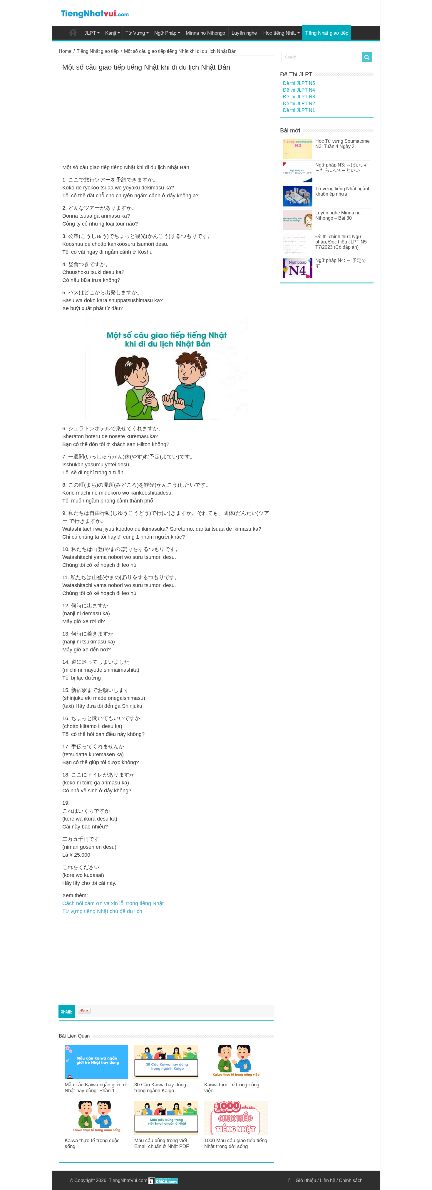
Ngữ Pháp (165, 33)
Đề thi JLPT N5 (299, 83)
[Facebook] (289, 1180)
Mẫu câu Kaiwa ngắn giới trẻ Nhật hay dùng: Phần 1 (96, 1087)
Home (73, 32)
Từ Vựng (135, 33)
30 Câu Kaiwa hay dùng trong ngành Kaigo (160, 1087)
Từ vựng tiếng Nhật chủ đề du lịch (102, 911)
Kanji (110, 33)
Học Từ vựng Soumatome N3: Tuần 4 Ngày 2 (342, 144)
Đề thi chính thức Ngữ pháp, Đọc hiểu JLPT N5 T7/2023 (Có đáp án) (341, 242)
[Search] (367, 57)
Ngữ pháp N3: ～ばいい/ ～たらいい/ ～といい (340, 167)
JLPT (90, 33)
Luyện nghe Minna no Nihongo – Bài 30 (338, 215)
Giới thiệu (306, 1180)
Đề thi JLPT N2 (299, 103)
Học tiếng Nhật (279, 33)
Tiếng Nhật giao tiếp (326, 33)
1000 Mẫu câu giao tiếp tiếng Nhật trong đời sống (235, 1143)
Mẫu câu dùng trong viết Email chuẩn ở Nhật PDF (161, 1143)
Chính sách (351, 1180)
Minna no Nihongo (205, 33)
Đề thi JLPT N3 (299, 96)
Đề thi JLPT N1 (299, 110)
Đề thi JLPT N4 (299, 90)
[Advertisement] (166, 120)
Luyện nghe (244, 33)
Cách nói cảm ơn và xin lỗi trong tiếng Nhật (113, 903)
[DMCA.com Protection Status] (163, 1180)
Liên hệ (327, 1180)
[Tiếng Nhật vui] (95, 13)
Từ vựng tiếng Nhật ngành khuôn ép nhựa (343, 191)
